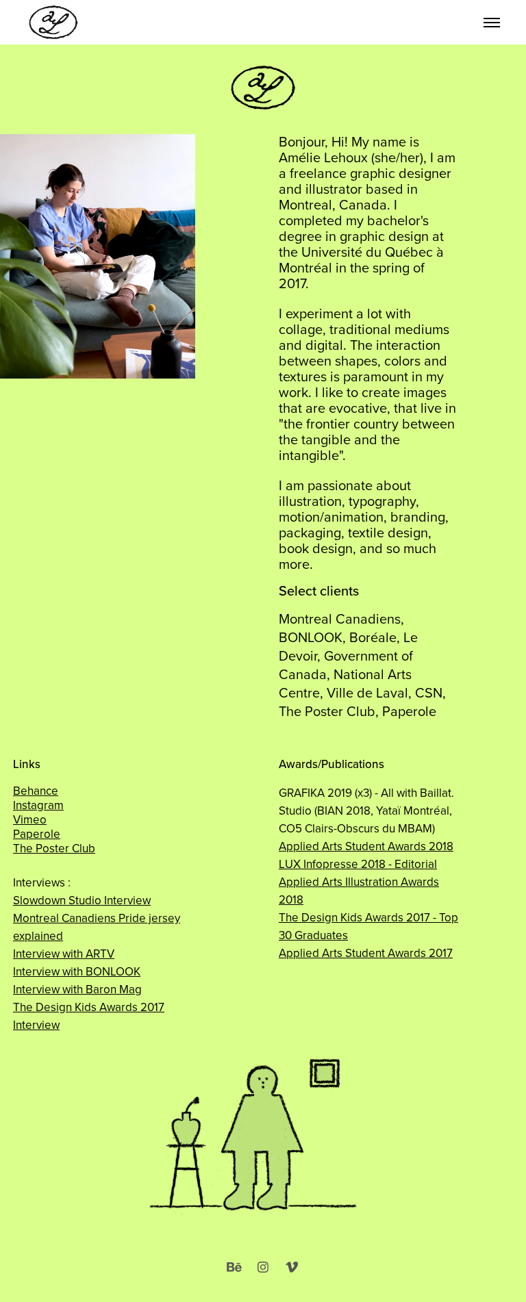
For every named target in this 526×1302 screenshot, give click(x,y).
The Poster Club (54, 848)
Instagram (38, 805)
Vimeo (30, 819)
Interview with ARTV (63, 953)
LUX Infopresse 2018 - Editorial (358, 864)
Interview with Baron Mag (77, 989)
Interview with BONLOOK (76, 971)
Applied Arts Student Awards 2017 (366, 953)
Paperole (36, 834)
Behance (35, 790)
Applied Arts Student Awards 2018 (366, 846)
